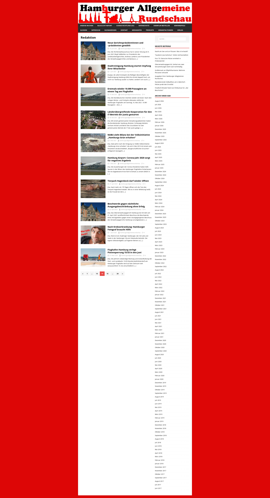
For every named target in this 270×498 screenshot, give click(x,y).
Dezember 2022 (160, 256)
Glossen (83, 30)
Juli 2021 (158, 316)
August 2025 (159, 143)
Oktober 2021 (159, 305)
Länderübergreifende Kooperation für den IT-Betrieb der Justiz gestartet (130, 113)
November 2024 (160, 175)
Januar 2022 (159, 295)
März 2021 (158, 330)
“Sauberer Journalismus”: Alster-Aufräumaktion (171, 55)
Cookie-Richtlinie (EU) (125, 26)
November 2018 (160, 428)
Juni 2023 (158, 235)
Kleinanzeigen (110, 30)
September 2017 (161, 478)
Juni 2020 (158, 362)
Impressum (95, 30)
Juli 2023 (158, 231)
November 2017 (160, 471)
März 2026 (158, 119)
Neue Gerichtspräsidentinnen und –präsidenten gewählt (125, 44)
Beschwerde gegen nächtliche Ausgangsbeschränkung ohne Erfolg (126, 205)
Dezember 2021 (160, 298)
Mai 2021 (158, 323)
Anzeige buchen (86, 26)
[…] (137, 59)
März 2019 (158, 414)
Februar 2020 (159, 376)
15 (107, 274)
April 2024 (158, 200)
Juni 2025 (158, 150)
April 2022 (158, 284)
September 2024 (161, 182)
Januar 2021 (159, 337)
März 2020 (158, 372)
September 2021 (161, 309)
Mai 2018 (158, 449)
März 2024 (158, 203)
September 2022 (161, 266)
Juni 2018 (158, 446)
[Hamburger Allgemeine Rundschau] (135, 22)
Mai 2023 (158, 238)
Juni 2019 (158, 404)
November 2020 (160, 344)
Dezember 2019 (160, 383)
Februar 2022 (159, 291)
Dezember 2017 (160, 467)
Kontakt (124, 30)
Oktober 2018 (159, 432)
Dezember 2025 (160, 129)
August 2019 (159, 397)
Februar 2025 (159, 164)
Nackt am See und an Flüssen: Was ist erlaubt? (171, 51)
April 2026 (158, 115)
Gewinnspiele (179, 26)
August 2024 (159, 185)
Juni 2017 (158, 488)
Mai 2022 (158, 281)
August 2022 (159, 270)
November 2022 (160, 259)
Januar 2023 (159, 252)
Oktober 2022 (159, 263)
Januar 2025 (159, 168)
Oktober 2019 (159, 390)
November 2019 (160, 386)
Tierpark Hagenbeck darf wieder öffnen (128, 180)
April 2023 (158, 242)
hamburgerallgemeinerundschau (130, 48)
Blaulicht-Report (104, 26)
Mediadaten (137, 30)
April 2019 (158, 411)
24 (117, 274)
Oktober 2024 (159, 178)
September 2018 (161, 435)
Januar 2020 (159, 379)
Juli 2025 (158, 147)
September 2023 (161, 224)
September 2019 (161, 393)
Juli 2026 (158, 105)
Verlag (180, 30)
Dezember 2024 (160, 171)
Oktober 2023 (159, 221)
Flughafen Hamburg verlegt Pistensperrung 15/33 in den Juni (124, 251)
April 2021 (158, 326)
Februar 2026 (159, 122)
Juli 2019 (158, 400)
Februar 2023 (159, 249)
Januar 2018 (159, 464)
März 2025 (158, 161)
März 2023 (158, 245)
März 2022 (158, 288)
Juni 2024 (158, 193)
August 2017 (159, 481)
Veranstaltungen (165, 30)
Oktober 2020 (159, 347)
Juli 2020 (158, 358)
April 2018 (158, 453)
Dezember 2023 (160, 214)
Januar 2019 (159, 421)
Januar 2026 (159, 126)
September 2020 (161, 351)
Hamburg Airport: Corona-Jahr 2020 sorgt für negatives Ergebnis (129, 159)
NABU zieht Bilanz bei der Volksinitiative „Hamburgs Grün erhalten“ (129, 136)
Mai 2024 (158, 196)
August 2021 (159, 312)
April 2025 (158, 157)
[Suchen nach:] (172, 39)
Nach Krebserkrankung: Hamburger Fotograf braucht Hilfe (126, 228)
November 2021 (160, 302)
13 (97, 274)
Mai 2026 (158, 112)
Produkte (150, 30)
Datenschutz (144, 26)
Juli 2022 (158, 274)
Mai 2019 (158, 407)
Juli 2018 (158, 442)
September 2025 (161, 140)
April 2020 (158, 368)
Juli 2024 (158, 189)
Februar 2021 (159, 333)
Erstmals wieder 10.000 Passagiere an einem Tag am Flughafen (127, 90)
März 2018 (158, 457)
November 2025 (160, 133)
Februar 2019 (159, 418)
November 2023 (160, 217)
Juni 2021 (158, 319)
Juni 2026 (158, 108)
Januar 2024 (159, 210)
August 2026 (159, 101)
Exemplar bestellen (162, 26)
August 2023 (159, 228)
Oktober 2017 (159, 474)
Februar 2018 (159, 460)
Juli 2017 (158, 485)
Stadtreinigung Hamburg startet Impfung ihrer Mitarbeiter (129, 67)
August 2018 (159, 439)
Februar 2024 (159, 207)
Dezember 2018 (160, 425)
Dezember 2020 (160, 340)
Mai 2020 (158, 365)
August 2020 (159, 354)
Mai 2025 (158, 154)
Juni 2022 (158, 277)
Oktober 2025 (159, 136)
